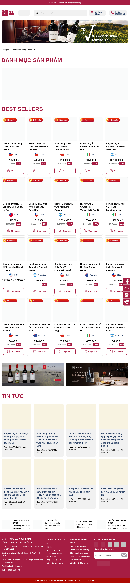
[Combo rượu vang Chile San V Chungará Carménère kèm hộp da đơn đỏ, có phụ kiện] (65, 249)
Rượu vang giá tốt (53, 560)
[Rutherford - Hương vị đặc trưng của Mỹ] (33, 374)
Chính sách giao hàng (79, 553)
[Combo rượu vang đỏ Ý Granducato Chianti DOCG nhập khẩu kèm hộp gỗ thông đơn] (91, 310)
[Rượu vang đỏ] (17, 84)
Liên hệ (49, 547)
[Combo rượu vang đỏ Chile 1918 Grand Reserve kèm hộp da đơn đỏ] (13, 310)
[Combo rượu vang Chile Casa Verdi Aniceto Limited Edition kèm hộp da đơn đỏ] (116, 249)
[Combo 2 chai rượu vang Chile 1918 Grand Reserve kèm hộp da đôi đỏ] (39, 189)
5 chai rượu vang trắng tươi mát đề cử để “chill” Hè (113, 492)
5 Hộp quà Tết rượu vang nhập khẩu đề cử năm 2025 (81, 492)
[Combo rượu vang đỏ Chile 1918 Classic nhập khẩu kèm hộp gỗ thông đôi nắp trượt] (65, 310)
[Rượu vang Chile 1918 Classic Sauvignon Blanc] (65, 129)
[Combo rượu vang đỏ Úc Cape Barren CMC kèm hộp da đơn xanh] (39, 310)
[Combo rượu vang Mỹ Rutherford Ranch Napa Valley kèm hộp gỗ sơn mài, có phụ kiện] (13, 249)
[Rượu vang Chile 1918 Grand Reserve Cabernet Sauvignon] (39, 129)
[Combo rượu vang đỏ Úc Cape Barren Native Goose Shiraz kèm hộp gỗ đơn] (91, 249)
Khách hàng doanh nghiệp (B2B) (54, 555)
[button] (13, 171)
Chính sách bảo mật (78, 546)
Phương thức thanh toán (80, 556)
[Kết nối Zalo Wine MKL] (96, 544)
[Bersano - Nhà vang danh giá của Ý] (97, 374)
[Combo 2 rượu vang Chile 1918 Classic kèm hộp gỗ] (13, 129)
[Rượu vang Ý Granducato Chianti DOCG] (91, 129)
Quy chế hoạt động (77, 560)
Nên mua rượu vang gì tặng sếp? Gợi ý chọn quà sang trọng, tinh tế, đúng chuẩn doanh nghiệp (112, 439)
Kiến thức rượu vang (54, 563)
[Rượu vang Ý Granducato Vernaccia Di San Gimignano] (91, 189)
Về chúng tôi (51, 544)
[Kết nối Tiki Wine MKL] (116, 544)
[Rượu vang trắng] (112, 84)
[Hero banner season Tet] (65, 31)
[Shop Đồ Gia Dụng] (8, 13)
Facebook (126, 281)
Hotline (126, 302)
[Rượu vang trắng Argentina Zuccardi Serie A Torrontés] (116, 310)
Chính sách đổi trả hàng (79, 550)
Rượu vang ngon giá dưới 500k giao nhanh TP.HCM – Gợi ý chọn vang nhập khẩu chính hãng (47, 439)
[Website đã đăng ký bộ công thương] (103, 563)
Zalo (126, 288)
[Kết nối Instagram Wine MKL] (110, 544)
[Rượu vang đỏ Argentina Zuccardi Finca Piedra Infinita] (116, 129)
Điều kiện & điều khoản (79, 563)
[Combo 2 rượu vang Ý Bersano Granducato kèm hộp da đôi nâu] (116, 189)
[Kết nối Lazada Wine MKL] (123, 544)
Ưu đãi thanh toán (53, 550)
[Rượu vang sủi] (81, 84)
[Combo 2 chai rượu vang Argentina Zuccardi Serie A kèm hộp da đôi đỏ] (65, 189)
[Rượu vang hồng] (49, 84)
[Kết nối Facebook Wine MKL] (103, 544)
